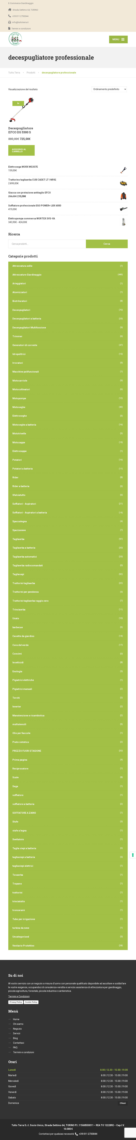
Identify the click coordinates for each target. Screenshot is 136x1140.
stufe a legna (19, 830)
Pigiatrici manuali (22, 689)
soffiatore (17, 795)
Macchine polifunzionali (25, 371)
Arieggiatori (19, 283)
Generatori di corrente (24, 345)
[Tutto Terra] (15, 39)
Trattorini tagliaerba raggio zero (30, 601)
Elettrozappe (19, 451)
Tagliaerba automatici (24, 556)
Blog (15, 1038)
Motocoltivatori (21, 389)
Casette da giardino (23, 636)
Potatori (17, 460)
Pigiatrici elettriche (23, 680)
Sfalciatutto (18, 495)
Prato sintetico (20, 742)
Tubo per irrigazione (23, 919)
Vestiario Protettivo (23, 945)
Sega (15, 786)
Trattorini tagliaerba (23, 583)
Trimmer (17, 336)
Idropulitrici (19, 354)
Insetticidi (18, 662)
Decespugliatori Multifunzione (29, 327)
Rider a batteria (20, 486)
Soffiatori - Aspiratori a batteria (29, 512)
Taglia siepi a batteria (24, 848)
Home (16, 1019)
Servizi (16, 1033)
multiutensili (19, 724)
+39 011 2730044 (87, 1134)
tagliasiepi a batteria (23, 857)
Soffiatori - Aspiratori (24, 504)
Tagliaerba (18, 539)
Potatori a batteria (22, 468)
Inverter (16, 706)
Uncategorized (20, 936)
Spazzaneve (19, 530)
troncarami (18, 910)
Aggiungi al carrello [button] (19, 150)
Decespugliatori (21, 310)
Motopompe (19, 398)
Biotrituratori (19, 301)
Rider (15, 477)
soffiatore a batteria (23, 804)
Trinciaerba (18, 609)
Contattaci (18, 1043)
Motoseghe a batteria (24, 424)
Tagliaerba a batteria (23, 547)
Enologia (17, 671)
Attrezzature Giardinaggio (26, 274)
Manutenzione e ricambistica (28, 715)
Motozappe (18, 442)
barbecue (17, 627)
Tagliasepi (18, 574)
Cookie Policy (31, 1002)
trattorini (17, 892)
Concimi (17, 653)
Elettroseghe (19, 415)
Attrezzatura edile (22, 266)
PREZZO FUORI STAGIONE (26, 751)
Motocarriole (19, 380)
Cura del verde (20, 645)
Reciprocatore (20, 768)
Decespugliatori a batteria (26, 318)
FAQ (15, 1047)
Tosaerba (17, 875)
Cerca (106, 244)
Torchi (16, 698)
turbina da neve (20, 928)
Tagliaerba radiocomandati (27, 565)
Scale (15, 777)
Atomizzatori (19, 292)
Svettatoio (18, 839)
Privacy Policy (16, 1002)
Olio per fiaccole (21, 733)
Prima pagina (19, 760)
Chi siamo (18, 1024)
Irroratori (17, 363)
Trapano (17, 883)
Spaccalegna (19, 521)
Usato (15, 618)
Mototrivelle (19, 433)
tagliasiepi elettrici (22, 866)
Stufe (15, 821)
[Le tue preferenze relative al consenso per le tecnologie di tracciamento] (133, 855)
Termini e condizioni (23, 1052)
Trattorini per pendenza (25, 592)
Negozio (17, 1028)
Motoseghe (18, 407)
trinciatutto (18, 901)
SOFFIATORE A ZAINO (24, 813)
